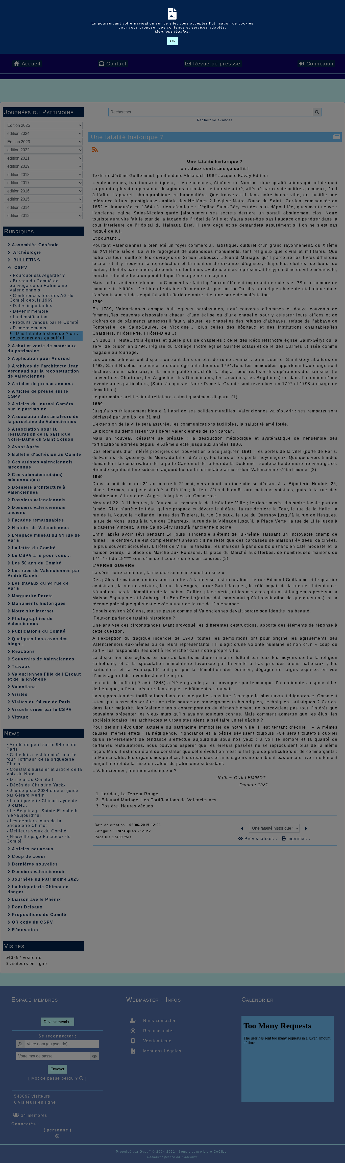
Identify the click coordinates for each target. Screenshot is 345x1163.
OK (172, 41)
